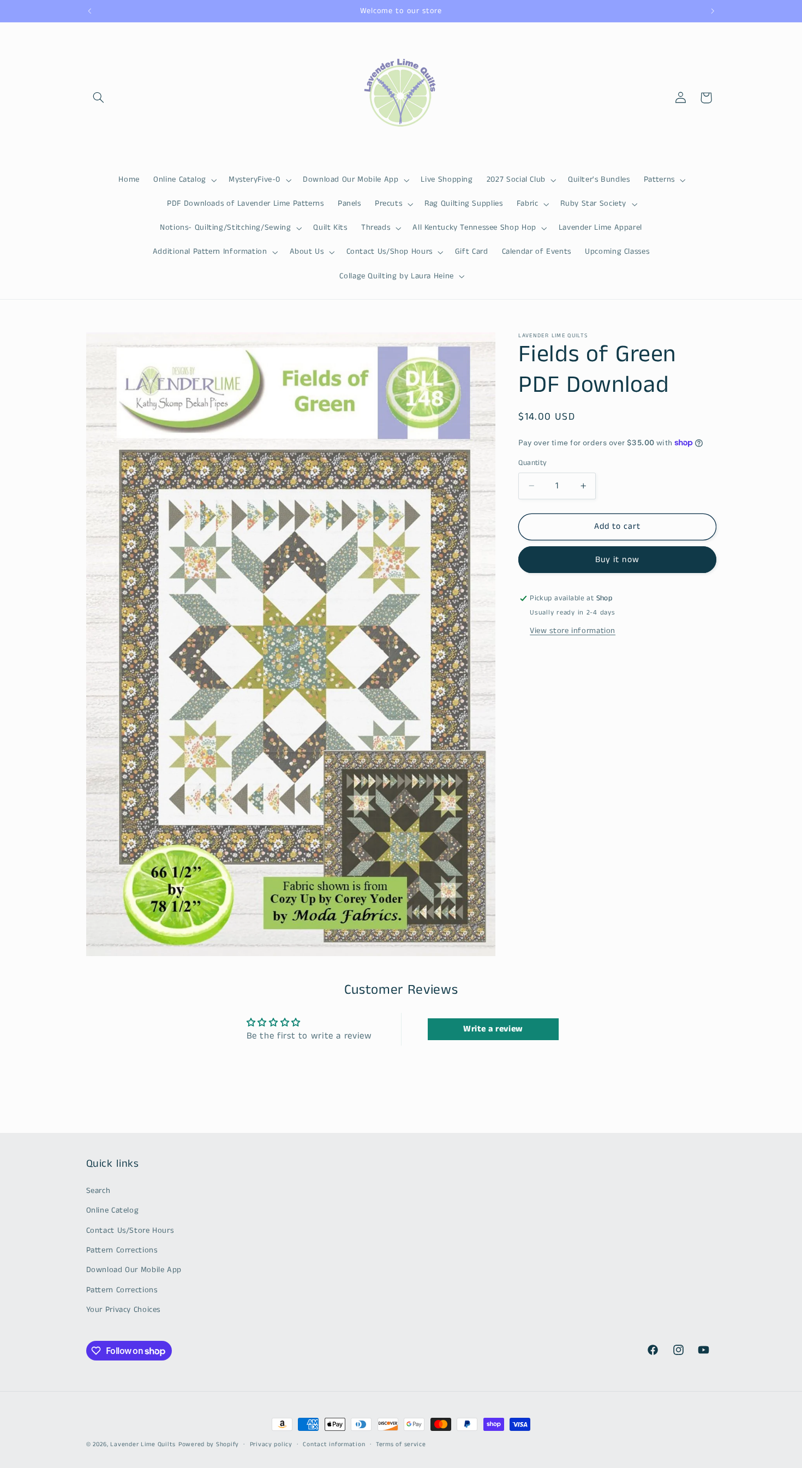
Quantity (532, 463)
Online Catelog (112, 1210)
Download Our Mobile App (134, 1269)
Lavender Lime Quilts (143, 1444)
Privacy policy (271, 1444)
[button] (98, 97)
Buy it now (617, 560)
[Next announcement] (713, 11)
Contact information (334, 1444)
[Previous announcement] (89, 11)
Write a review (493, 1029)
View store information (572, 630)
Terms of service (401, 1444)
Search (98, 1190)
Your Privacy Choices (123, 1309)
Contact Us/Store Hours (130, 1230)
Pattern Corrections (122, 1250)
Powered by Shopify (208, 1444)
